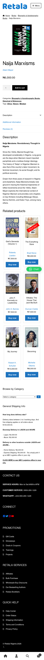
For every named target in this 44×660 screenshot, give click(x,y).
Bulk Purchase (12, 578)
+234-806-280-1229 (23, 496)
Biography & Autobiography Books (26, 98)
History (16, 104)
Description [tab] (7, 115)
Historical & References (12, 101)
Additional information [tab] (12, 122)
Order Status (11, 615)
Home (7, 15)
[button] (28, 28)
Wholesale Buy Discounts (16, 582)
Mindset (23, 104)
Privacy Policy (12, 629)
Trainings (9, 550)
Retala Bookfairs (13, 591)
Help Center (11, 611)
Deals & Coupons (13, 545)
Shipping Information (14, 620)
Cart (36, 654)
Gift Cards (10, 536)
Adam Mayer (8, 70)
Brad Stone (31, 253)
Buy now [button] (12, 264)
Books (14, 15)
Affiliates (9, 573)
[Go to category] (39, 396)
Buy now (32, 262)
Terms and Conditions (15, 624)
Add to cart (20, 87)
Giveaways (10, 541)
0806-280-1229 (30, 490)
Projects (9, 554)
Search (27, 656)
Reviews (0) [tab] (8, 129)
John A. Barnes (12, 309)
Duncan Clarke (31, 309)
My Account (16, 656)
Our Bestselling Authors (15, 587)
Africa (9, 104)
